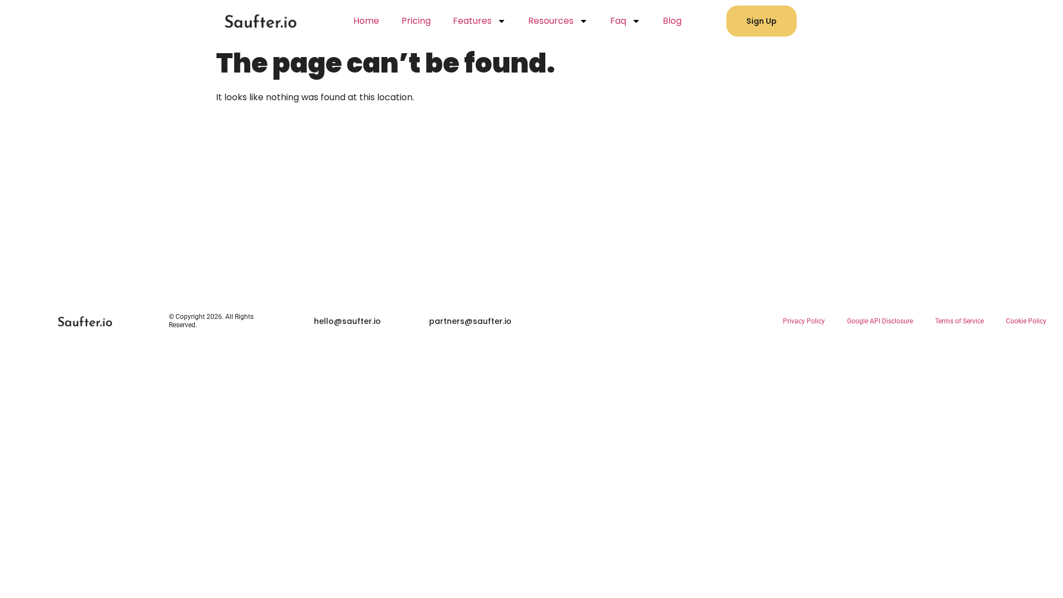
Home (366, 20)
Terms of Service (959, 321)
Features (472, 20)
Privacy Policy (804, 321)
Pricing (416, 20)
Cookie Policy (1026, 321)
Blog (672, 20)
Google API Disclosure (880, 321)
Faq (618, 20)
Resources (551, 20)
